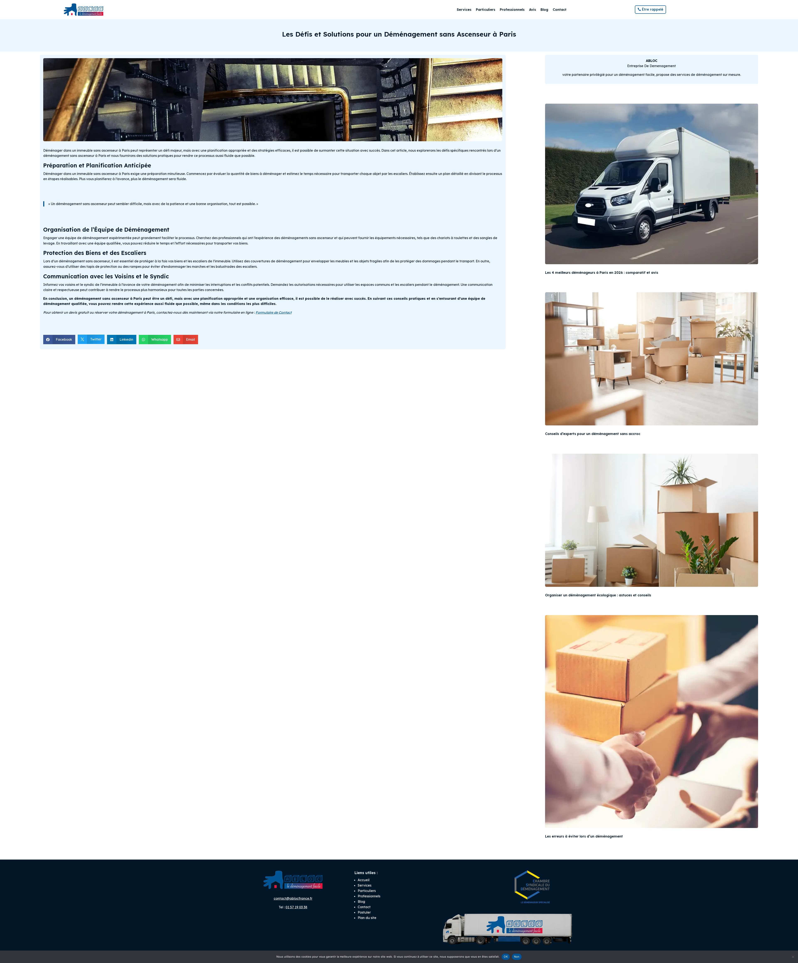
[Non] (793, 957)
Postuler (364, 912)
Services (464, 9)
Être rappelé (652, 9)
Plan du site (367, 918)
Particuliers (485, 9)
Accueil (363, 880)
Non (517, 956)
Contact (559, 9)
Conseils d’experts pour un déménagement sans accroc (592, 434)
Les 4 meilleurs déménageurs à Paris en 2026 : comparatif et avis (601, 272)
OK (506, 956)
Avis (532, 9)
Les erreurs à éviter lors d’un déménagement (584, 836)
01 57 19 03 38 (296, 907)
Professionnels (512, 9)
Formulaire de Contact (274, 312)
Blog (544, 9)
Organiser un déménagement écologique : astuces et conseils (598, 595)
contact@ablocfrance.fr (293, 898)
